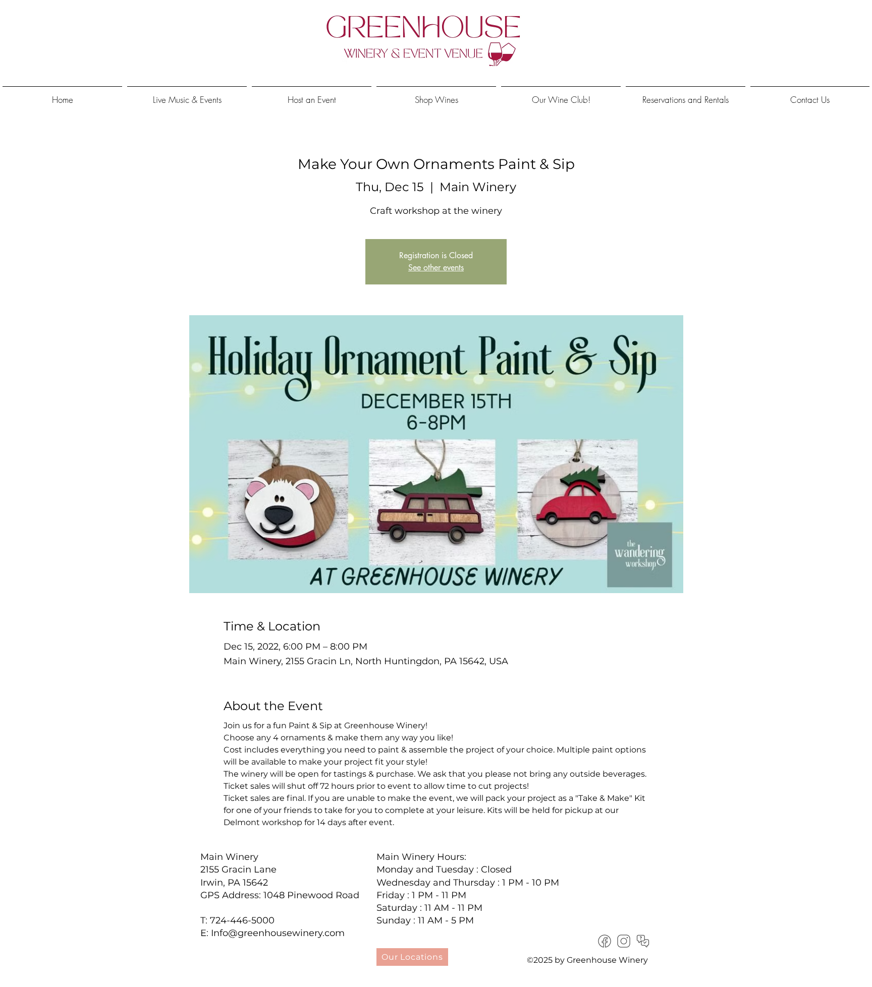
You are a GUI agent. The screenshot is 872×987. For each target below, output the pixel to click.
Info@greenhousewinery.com (278, 933)
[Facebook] (604, 941)
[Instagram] (624, 941)
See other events (436, 267)
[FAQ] (643, 941)
